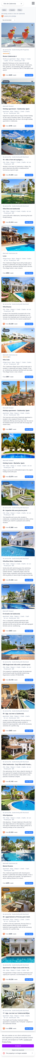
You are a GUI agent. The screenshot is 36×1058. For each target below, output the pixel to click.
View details (29, 75)
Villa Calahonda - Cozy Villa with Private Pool (16, 764)
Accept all (18, 1046)
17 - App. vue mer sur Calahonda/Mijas (16, 1013)
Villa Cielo (6, 360)
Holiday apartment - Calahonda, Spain (16, 109)
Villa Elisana (7, 307)
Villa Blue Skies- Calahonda (12, 561)
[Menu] (33, 3)
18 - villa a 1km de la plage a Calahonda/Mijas (12, 160)
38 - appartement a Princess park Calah (16, 917)
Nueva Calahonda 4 (9, 56)
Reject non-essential (18, 1050)
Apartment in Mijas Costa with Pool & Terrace (16, 968)
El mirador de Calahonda (11, 614)
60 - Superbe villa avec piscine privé (15, 510)
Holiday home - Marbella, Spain (14, 463)
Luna (4, 256)
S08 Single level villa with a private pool (16, 665)
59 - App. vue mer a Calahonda (13, 714)
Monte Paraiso (8, 866)
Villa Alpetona (8, 815)
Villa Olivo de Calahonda (11, 209)
